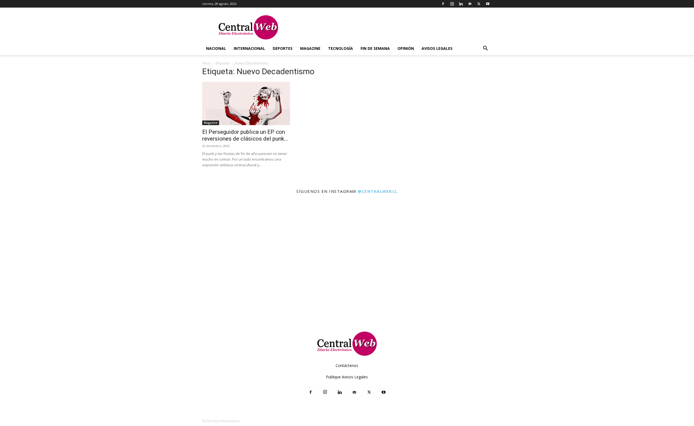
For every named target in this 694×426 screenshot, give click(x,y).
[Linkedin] (461, 4)
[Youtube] (488, 4)
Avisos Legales (437, 48)
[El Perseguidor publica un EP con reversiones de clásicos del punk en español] (246, 103)
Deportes (283, 48)
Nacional (216, 48)
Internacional (249, 48)
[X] (479, 4)
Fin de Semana (375, 48)
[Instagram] (452, 4)
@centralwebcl (378, 191)
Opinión (405, 48)
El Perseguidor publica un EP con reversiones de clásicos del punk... (245, 135)
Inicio (206, 63)
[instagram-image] (43, 241)
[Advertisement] (347, 307)
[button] (485, 48)
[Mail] (470, 4)
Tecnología (340, 48)
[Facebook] (443, 4)
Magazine (310, 48)
